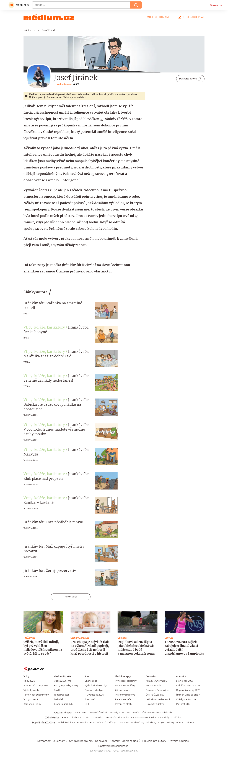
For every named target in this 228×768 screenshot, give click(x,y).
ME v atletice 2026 (94, 694)
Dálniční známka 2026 (188, 685)
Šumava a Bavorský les (157, 690)
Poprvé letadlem (154, 685)
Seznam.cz (216, 5)
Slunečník (110, 717)
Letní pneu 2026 (184, 681)
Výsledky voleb (31, 690)
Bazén (65, 717)
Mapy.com (80, 712)
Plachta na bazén (80, 717)
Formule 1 (90, 699)
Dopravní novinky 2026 (188, 690)
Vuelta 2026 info (62, 681)
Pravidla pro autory (154, 741)
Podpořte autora (188, 78)
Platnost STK (183, 704)
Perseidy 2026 (116, 712)
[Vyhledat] (136, 5)
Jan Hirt (58, 690)
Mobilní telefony (66, 722)
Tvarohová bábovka (125, 694)
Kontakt (115, 741)
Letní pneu (123, 722)
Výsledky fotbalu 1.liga (96, 685)
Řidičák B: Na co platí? (188, 694)
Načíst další (70, 596)
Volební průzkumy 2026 (36, 685)
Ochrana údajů (131, 741)
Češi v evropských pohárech (157, 712)
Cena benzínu (133, 712)
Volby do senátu (32, 699)
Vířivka (177, 717)
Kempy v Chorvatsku (156, 681)
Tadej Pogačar (61, 694)
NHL (87, 704)
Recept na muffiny (125, 685)
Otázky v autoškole (186, 699)
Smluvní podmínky (81, 741)
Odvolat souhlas (179, 741)
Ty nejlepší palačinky (125, 681)
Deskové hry (137, 722)
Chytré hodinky (166, 722)
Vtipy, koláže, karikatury (44, 327)
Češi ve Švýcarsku (155, 694)
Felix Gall (58, 699)
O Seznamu (60, 741)
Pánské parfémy (185, 722)
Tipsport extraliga (94, 690)
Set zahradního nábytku (143, 717)
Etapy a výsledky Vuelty (66, 685)
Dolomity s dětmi (155, 704)
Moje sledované (158, 17)
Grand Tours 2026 (63, 704)
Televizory (151, 722)
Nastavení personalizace (113, 746)
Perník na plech (123, 704)
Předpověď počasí (97, 712)
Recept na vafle (123, 699)
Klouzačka (123, 717)
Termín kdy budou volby (36, 694)
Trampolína (97, 717)
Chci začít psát (193, 17)
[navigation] (4, 5)
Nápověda (101, 741)
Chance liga (91, 681)
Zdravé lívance (122, 690)
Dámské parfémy (106, 722)
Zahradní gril (165, 717)
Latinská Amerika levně (158, 699)
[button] (106, 310)
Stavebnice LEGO (86, 722)
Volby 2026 (29, 681)
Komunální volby (32, 704)
